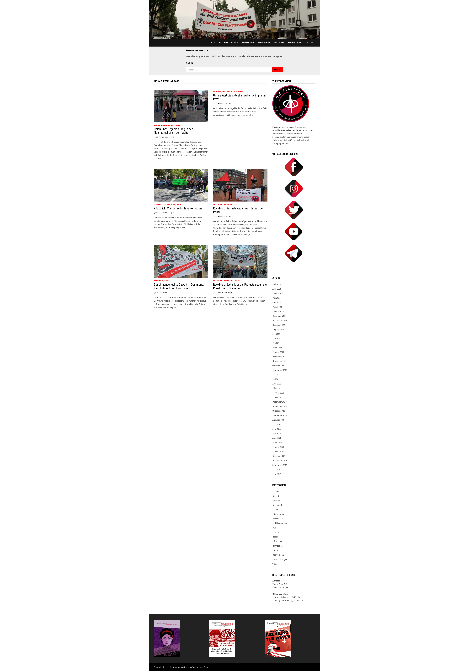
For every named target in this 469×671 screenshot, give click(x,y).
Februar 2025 (278, 293)
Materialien (227, 92)
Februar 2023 (278, 311)
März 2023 (277, 306)
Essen (275, 509)
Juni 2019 (276, 474)
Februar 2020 (278, 447)
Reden (275, 536)
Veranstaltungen (279, 559)
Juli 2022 (276, 334)
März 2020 (277, 442)
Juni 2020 (276, 428)
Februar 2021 (278, 392)
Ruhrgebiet (239, 92)
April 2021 (276, 383)
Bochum (276, 500)
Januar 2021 (277, 397)
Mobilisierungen (279, 523)
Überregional (278, 554)
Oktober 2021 (278, 365)
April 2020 (276, 438)
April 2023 (276, 302)
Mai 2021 (276, 379)
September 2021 (279, 370)
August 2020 (278, 419)
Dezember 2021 (279, 356)
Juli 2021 (276, 374)
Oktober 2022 (278, 325)
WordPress (195, 667)
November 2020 (279, 406)
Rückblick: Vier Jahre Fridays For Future (178, 208)
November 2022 (279, 320)
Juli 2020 (276, 424)
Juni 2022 (276, 338)
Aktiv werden (264, 42)
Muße (274, 527)
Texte (178, 204)
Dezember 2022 (279, 315)
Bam (206, 667)
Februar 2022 (278, 352)
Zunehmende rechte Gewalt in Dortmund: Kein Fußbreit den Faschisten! (179, 286)
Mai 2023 (276, 297)
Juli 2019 (276, 469)
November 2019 (279, 460)
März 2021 (277, 388)
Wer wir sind (248, 42)
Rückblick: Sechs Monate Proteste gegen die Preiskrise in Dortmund (240, 286)
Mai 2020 (276, 433)
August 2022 (278, 329)
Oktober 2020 (278, 410)
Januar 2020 (277, 451)
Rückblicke (279, 42)
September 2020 (279, 415)
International (278, 514)
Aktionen (158, 125)
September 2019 (279, 465)
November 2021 (279, 361)
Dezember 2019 (279, 456)
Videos (275, 563)
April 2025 (276, 288)
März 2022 (277, 347)
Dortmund (175, 125)
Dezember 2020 (279, 401)
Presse (275, 532)
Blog (213, 42)
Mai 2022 (276, 343)
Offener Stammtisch (228, 42)
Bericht (166, 125)
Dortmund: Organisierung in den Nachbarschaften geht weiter (173, 130)
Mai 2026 (276, 284)
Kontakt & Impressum (298, 42)
